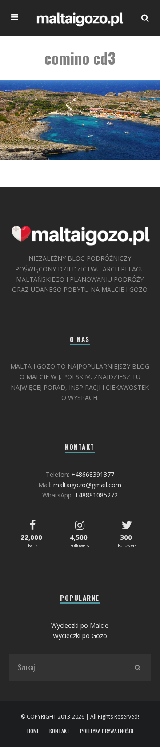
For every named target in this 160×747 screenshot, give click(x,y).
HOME (33, 731)
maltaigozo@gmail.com (87, 485)
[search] (137, 667)
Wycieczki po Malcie (79, 625)
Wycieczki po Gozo (80, 635)
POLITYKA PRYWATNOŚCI (106, 731)
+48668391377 (92, 474)
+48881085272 (96, 495)
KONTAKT (59, 731)
